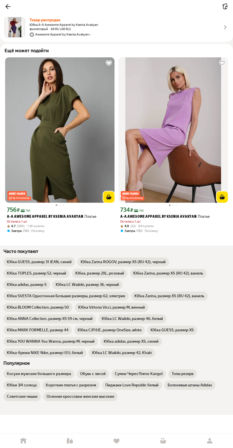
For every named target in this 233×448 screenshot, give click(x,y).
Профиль (209, 441)
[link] (39, 262)
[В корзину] (109, 197)
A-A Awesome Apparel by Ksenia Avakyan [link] (45, 217)
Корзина (163, 441)
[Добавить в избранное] (108, 63)
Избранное (116, 441)
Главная (23, 441)
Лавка (70, 441)
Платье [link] (51, 216)
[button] (8, 6)
